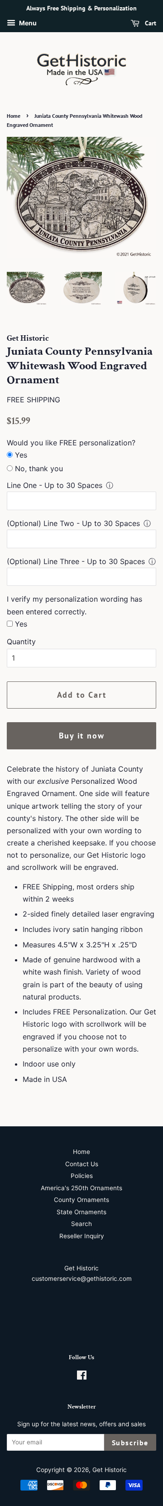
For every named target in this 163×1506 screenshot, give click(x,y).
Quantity (21, 641)
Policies (82, 1175)
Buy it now (82, 735)
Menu (27, 23)
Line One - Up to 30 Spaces (54, 485)
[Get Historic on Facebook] (82, 1376)
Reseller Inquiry (81, 1236)
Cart (149, 23)
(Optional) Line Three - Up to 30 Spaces (76, 561)
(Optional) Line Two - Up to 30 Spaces (73, 523)
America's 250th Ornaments (81, 1188)
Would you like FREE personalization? (71, 442)
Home (13, 115)
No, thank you (39, 468)
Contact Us (81, 1164)
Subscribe (130, 1442)
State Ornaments (81, 1212)
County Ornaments (81, 1199)
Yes (21, 454)
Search (81, 1223)
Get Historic (109, 1469)
